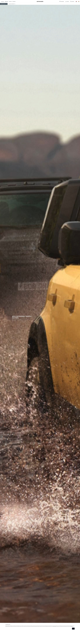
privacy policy (54, 626)
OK (73, 628)
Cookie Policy (72, 626)
